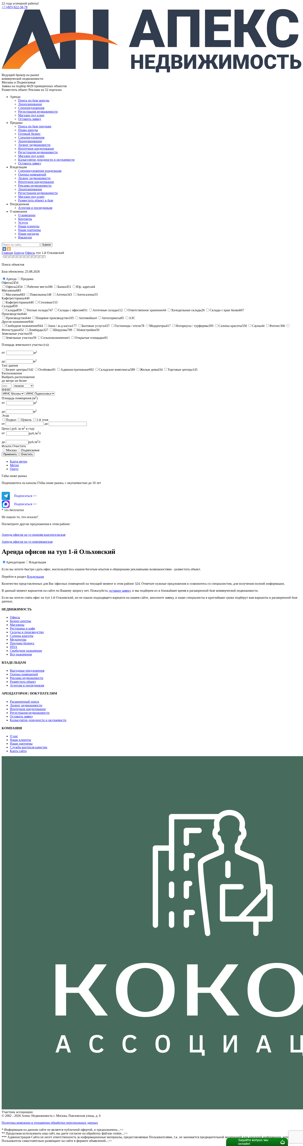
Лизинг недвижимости (34, 145)
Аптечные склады (105, 310)
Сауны (256, 326)
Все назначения (21, 654)
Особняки (45, 369)
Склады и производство (27, 632)
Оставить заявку (29, 163)
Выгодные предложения (27, 670)
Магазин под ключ (31, 115)
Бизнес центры (16, 369)
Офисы (11, 286)
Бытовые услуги (93, 326)
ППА (13, 647)
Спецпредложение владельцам (39, 170)
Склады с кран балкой (225, 310)
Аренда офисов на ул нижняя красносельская (33, 534)
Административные (75, 369)
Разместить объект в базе (35, 200)
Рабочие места (37, 286)
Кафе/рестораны (17, 302)
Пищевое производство (52, 318)
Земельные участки (19, 337)
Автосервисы (111, 318)
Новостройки (86, 330)
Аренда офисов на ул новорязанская (27, 541)
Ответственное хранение (145, 310)
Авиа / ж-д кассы (60, 326)
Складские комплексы (114, 369)
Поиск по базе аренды (33, 100)
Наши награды (28, 233)
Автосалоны (85, 294)
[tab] (155, 461)
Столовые (46, 302)
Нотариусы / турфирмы (192, 326)
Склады (11, 310)
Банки (62, 286)
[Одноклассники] (9, 249)
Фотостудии (10, 330)
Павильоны (38, 294)
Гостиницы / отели (128, 326)
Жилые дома (149, 369)
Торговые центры (180, 369)
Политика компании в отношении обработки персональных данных (50, 1122)
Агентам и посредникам (35, 208)
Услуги (23, 222)
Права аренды (28, 130)
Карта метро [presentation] (18, 461)
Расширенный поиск (24, 701)
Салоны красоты (230, 326)
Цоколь (26, 419)
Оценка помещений (32, 174)
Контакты (25, 219)
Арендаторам (15, 562)
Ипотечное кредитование (36, 148)
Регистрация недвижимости (38, 111)
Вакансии (25, 237)
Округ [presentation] (14, 469)
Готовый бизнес (29, 133)
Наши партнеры (29, 230)
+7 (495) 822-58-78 (14, 7)
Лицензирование (30, 104)
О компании (26, 215)
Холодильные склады (186, 310)
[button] (11, 279)
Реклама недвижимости (35, 185)
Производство (16, 318)
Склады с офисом (70, 310)
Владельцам (37, 562)
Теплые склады (37, 310)
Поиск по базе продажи (34, 126)
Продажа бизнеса (22, 643)
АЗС (132, 318)
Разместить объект (23, 681)
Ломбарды (36, 330)
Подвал (11, 419)
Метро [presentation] (14, 465)
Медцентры (157, 326)
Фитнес (274, 326)
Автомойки (87, 318)
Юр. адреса (84, 286)
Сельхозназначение (54, 337)
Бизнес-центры (20, 621)
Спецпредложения (31, 108)
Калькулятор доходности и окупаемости (46, 159)
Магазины (13, 294)
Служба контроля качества (28, 747)
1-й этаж (42, 419)
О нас (14, 736)
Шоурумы (60, 330)
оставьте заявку (119, 590)
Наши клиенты (28, 226)
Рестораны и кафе (22, 628)
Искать (7, 446)
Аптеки (61, 294)
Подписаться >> (25, 496)
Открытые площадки (90, 337)
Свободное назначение (22, 326)
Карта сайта (18, 751)
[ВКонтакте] (4, 249)
